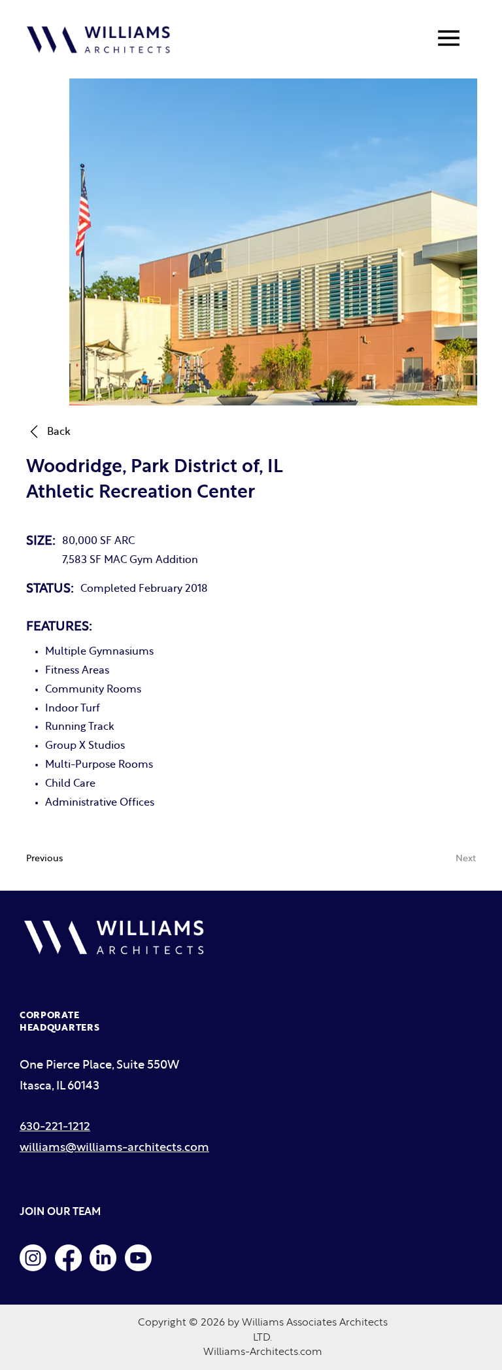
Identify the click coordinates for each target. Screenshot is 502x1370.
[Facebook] (68, 1257)
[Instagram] (33, 1257)
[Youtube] (138, 1257)
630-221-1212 (55, 1127)
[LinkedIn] (103, 1257)
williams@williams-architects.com (114, 1148)
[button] (436, 859)
